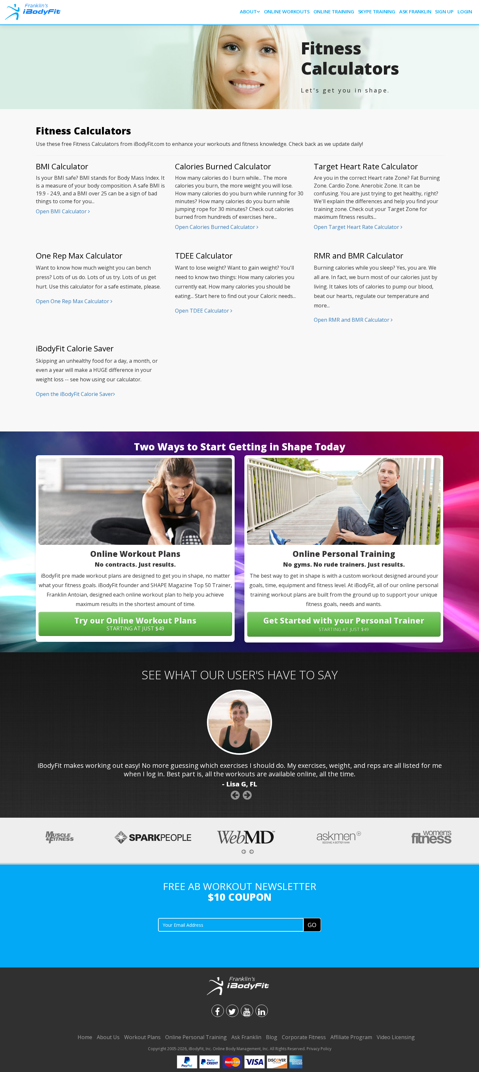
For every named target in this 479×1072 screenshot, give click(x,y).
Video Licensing (396, 1037)
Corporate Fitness (304, 1037)
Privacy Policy (319, 1048)
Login (464, 11)
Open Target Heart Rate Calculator (357, 227)
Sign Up (444, 11)
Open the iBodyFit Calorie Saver (74, 394)
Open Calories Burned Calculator (215, 227)
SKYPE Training (376, 11)
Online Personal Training (196, 1037)
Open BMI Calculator (62, 211)
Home (85, 1037)
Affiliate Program (351, 1037)
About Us (108, 1037)
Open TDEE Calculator (202, 310)
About (248, 11)
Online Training (333, 11)
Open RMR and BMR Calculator (352, 319)
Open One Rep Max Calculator (73, 301)
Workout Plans (142, 1037)
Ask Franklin (415, 11)
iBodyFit (196, 1048)
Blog (271, 1037)
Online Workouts (287, 11)
